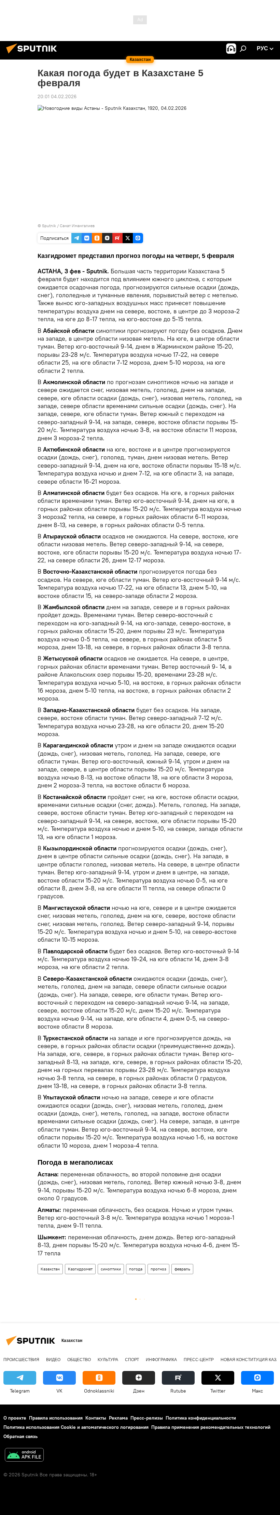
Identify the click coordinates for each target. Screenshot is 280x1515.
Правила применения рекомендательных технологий (210, 1427)
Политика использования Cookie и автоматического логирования (76, 1427)
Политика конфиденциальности (201, 1418)
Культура (108, 1359)
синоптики (111, 1268)
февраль (182, 1268)
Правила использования (56, 1418)
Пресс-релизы (146, 1418)
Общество (79, 1359)
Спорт (132, 1359)
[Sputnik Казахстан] (33, 54)
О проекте (14, 1418)
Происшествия (21, 1359)
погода (135, 1268)
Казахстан (50, 1268)
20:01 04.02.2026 (57, 96)
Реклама (118, 1418)
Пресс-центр (199, 1359)
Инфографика (161, 1359)
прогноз (158, 1268)
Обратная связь (20, 1436)
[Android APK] (24, 1455)
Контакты (95, 1418)
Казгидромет (80, 1268)
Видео (53, 1359)
